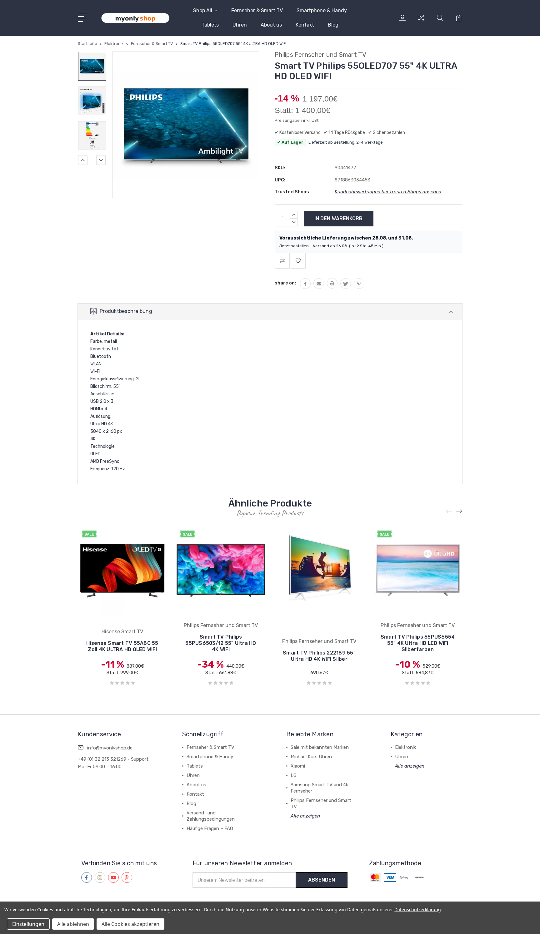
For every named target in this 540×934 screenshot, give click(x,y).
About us (271, 25)
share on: (285, 283)
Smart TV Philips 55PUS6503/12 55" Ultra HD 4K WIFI (220, 643)
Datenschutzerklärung (417, 909)
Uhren (239, 25)
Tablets (210, 25)
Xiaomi (298, 766)
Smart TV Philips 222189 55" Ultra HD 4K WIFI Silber (319, 656)
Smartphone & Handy (322, 10)
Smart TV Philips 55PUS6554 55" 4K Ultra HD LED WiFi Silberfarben (418, 643)
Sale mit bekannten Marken (320, 747)
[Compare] (421, 21)
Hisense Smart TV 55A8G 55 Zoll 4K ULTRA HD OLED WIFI (122, 646)
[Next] (101, 160)
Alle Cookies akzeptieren (130, 924)
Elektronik (405, 747)
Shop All (202, 10)
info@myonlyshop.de (109, 748)
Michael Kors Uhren (311, 756)
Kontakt (305, 25)
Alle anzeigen (305, 816)
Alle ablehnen (73, 924)
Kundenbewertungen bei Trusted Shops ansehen (388, 192)
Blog (333, 25)
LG (294, 775)
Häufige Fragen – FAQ (210, 828)
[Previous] (83, 160)
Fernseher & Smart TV (257, 10)
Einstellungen (28, 924)
